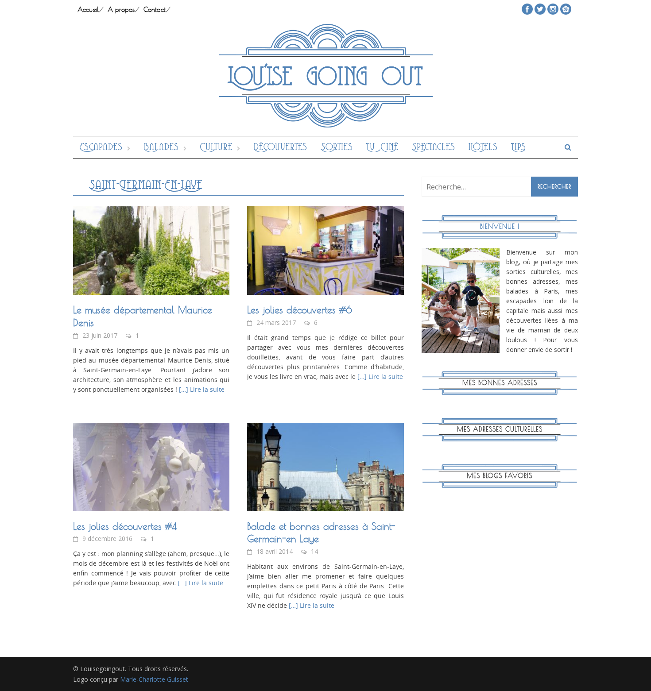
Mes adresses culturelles (499, 429)
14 (314, 551)
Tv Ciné (382, 147)
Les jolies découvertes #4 (125, 526)
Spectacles (433, 147)
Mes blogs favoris (499, 475)
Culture (216, 147)
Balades (161, 147)
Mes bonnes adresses (499, 382)
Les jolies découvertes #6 (299, 310)
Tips (518, 147)
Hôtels (483, 147)
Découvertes (280, 147)
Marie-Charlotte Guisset (154, 679)
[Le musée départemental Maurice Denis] (151, 250)
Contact (154, 9)
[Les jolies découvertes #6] (325, 250)
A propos (121, 9)
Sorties (337, 147)
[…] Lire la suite (201, 389)
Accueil (88, 9)
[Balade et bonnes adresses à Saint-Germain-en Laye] (325, 466)
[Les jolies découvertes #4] (151, 466)
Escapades (101, 147)
